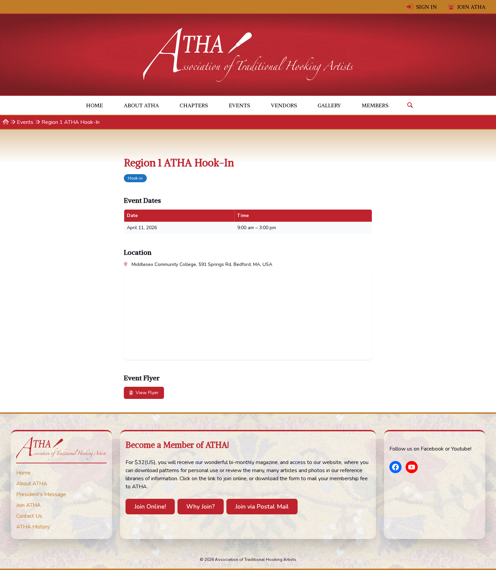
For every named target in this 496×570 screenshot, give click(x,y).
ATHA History (33, 527)
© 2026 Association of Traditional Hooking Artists (248, 559)
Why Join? (200, 507)
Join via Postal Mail (262, 507)
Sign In (426, 6)
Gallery (329, 105)
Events (239, 105)
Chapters (194, 105)
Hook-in (135, 178)
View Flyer (147, 392)
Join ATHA (471, 6)
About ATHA (141, 105)
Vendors (284, 105)
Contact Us (29, 516)
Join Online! (150, 507)
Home (94, 105)
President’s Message (41, 494)
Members (375, 105)
